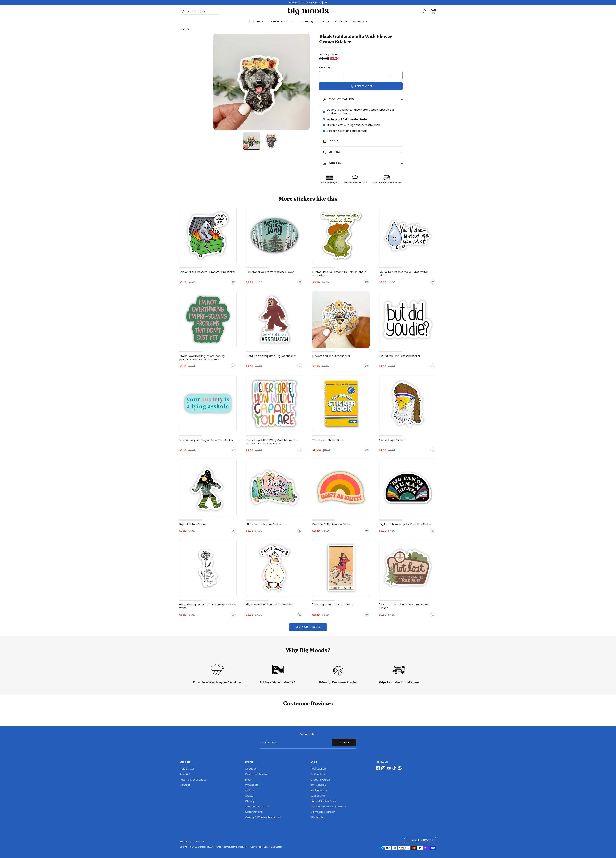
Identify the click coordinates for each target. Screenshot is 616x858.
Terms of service (239, 846)
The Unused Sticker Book (327, 440)
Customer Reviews (257, 774)
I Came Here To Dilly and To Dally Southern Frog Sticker (339, 273)
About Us (359, 21)
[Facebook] (378, 768)
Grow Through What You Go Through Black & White (207, 606)
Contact (185, 785)
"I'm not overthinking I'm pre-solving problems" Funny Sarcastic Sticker (202, 357)
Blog (248, 779)
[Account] (425, 11)
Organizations (254, 812)
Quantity (325, 67)
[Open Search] (183, 11)
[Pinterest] (400, 768)
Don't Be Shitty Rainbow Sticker (332, 524)
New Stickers (318, 769)
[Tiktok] (394, 768)
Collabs (250, 790)
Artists (249, 796)
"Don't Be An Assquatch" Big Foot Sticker (271, 356)
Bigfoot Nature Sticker (193, 524)
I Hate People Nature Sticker (263, 524)
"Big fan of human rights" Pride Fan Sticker (405, 524)
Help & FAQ (187, 769)
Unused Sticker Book (323, 801)
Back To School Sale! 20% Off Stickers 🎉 (308, 2)
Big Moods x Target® (323, 812)
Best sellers (317, 774)
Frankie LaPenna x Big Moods (328, 806)
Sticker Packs (318, 790)
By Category (305, 21)
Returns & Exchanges (193, 779)
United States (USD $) (419, 840)
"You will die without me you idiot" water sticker (403, 273)
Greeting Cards (279, 21)
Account (185, 774)
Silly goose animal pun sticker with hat (270, 604)
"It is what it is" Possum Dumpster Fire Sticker (207, 272)
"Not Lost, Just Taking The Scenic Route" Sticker (404, 606)
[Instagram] (383, 768)
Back (186, 29)
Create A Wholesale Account (263, 817)
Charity (249, 801)
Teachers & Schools (257, 806)
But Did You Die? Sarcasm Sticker (399, 356)
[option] (308, 2)
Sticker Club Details (273, 846)
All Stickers (254, 21)
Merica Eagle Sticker (392, 440)
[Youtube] (389, 768)
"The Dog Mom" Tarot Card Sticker (334, 604)
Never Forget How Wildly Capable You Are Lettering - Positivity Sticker (272, 441)
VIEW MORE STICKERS (308, 627)
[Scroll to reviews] (361, 47)
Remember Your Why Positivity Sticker (270, 272)
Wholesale (341, 21)
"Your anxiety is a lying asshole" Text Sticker (206, 440)
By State (324, 21)
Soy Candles (318, 785)
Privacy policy (255, 846)
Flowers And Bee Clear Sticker (331, 356)
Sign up (344, 742)
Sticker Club (318, 796)
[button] (433, 11)
